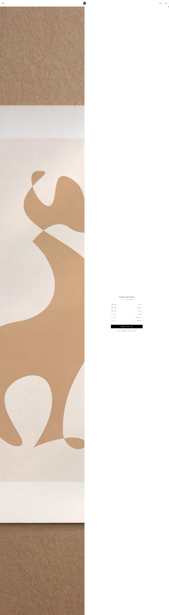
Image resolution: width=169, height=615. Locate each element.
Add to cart (127, 326)
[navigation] (3, 3)
